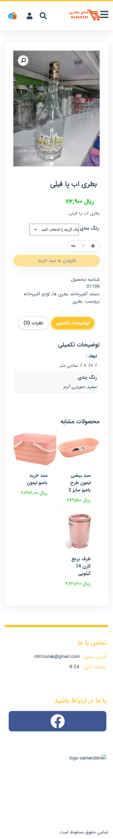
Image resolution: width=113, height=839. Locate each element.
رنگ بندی (89, 228)
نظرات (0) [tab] (33, 323)
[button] (23, 60)
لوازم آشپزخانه (36, 294)
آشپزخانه (79, 294)
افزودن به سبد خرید (57, 260)
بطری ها (60, 294)
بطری (77, 301)
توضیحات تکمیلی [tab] (73, 323)
